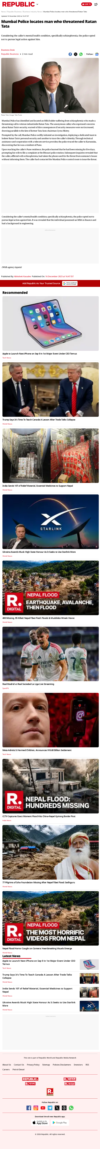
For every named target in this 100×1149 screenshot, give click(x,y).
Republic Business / (14, 12)
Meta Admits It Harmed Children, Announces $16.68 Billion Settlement (36, 750)
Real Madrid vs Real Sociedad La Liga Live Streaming (28, 684)
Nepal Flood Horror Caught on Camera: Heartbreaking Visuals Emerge (37, 948)
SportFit (5, 688)
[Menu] (95, 4)
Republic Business (10, 54)
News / (4, 12)
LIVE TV (88, 4)
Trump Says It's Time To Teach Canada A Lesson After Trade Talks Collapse (38, 419)
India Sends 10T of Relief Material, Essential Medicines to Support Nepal (37, 485)
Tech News (6, 358)
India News (6, 820)
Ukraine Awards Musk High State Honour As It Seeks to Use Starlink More (39, 552)
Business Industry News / (33, 12)
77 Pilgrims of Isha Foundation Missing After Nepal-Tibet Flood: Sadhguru (38, 882)
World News (7, 424)
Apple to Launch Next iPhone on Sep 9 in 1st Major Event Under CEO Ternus (39, 353)
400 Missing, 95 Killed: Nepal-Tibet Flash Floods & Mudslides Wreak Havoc (38, 618)
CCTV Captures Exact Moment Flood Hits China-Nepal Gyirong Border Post (38, 816)
